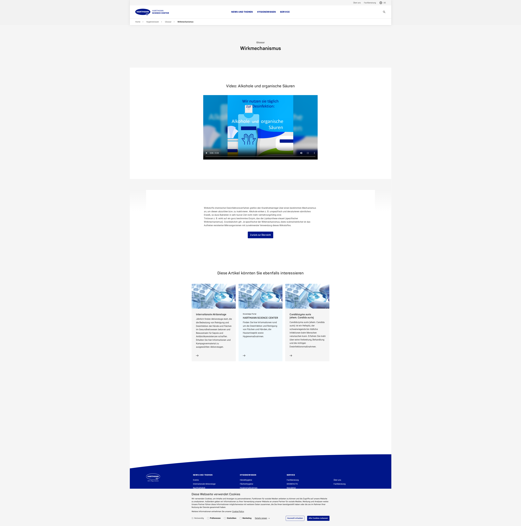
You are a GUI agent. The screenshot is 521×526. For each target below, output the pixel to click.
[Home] (152, 12)
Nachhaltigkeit (199, 488)
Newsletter (291, 488)
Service (285, 12)
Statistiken (231, 518)
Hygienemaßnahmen (248, 488)
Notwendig (199, 518)
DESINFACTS (292, 484)
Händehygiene (246, 480)
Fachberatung (370, 3)
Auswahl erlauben (295, 518)
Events (196, 480)
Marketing (246, 518)
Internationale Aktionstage (204, 484)
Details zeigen (261, 518)
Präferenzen (215, 518)
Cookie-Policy (238, 511)
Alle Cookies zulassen (318, 518)
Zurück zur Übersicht (260, 235)
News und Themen (242, 12)
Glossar (168, 22)
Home (137, 22)
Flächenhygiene (246, 484)
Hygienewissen (266, 12)
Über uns (357, 3)
